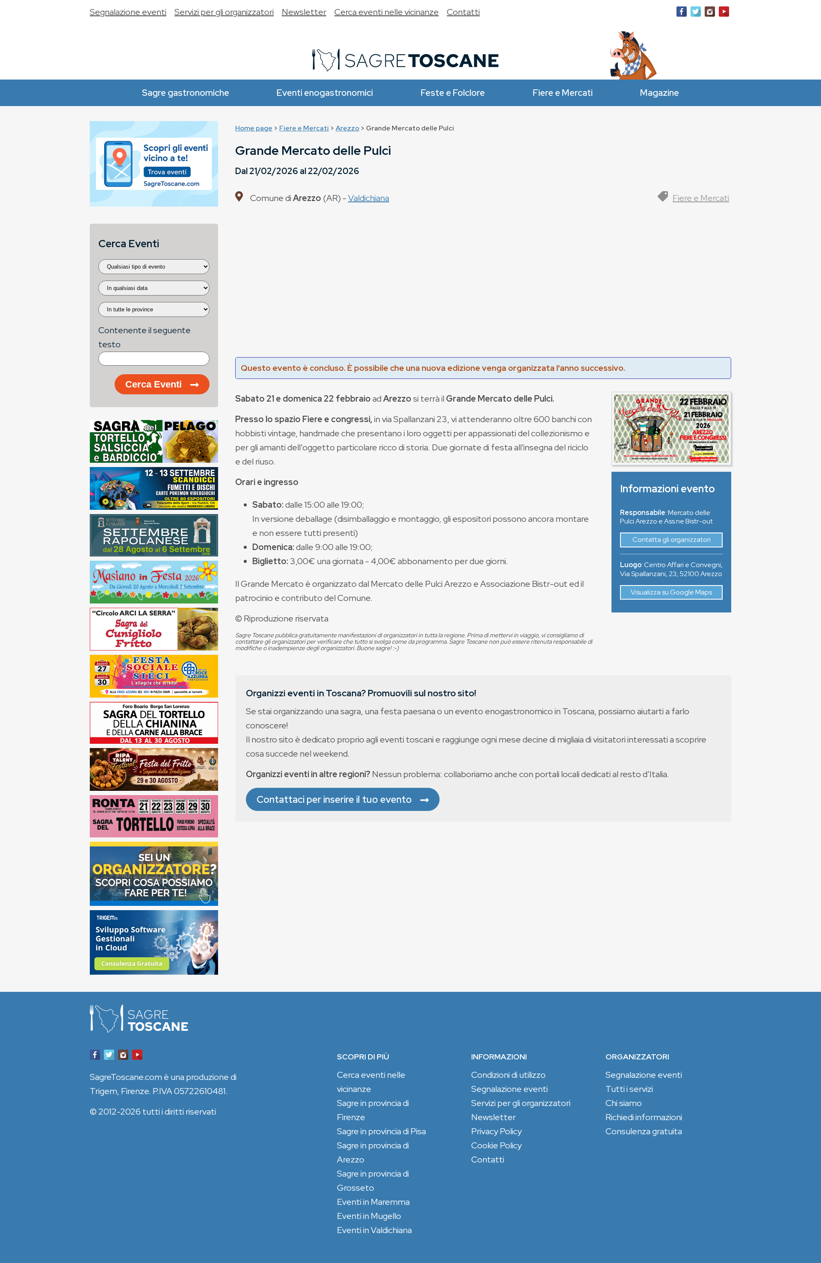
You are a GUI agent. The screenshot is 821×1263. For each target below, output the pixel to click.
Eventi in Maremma (373, 1201)
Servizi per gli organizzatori (224, 12)
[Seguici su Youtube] (724, 13)
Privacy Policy (496, 1131)
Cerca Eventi (153, 384)
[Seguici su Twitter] (696, 13)
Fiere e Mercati (563, 92)
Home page (253, 128)
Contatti (463, 12)
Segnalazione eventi (128, 12)
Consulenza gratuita (643, 1131)
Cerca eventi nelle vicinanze (386, 12)
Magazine (659, 92)
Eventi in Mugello (369, 1216)
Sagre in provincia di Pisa (381, 1131)
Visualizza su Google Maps (671, 592)
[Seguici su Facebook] (681, 13)
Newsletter (304, 12)
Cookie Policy (496, 1145)
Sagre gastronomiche (185, 92)
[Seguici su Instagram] (710, 13)
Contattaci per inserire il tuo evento (334, 799)
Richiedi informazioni (643, 1117)
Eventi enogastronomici (325, 92)
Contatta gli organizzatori (671, 539)
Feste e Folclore (453, 92)
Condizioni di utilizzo (508, 1074)
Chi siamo (623, 1103)
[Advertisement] (483, 284)
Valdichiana (368, 198)
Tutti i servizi (629, 1088)
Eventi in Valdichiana (374, 1230)
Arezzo (347, 128)
